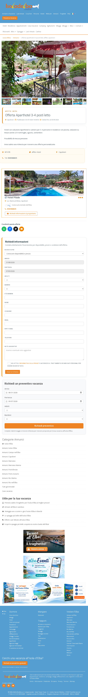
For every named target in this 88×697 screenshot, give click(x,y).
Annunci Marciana (8, 461)
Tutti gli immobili (8, 487)
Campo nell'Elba (71, 615)
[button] (84, 43)
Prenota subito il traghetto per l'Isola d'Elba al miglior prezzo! (27, 503)
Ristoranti (6, 31)
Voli (39, 643)
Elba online (41, 645)
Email (6, 320)
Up (4, 614)
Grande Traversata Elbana (75, 643)
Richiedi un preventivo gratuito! (15, 663)
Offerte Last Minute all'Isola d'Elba (17, 520)
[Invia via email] (21, 229)
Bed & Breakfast (14, 639)
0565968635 (12, 158)
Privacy (60, 681)
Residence (11, 26)
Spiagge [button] (20, 31)
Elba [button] (71, 26)
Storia (68, 655)
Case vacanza (7, 491)
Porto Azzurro (71, 624)
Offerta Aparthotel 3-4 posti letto (27, 115)
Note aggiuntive (11, 346)
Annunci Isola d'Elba (9, 448)
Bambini (7, 285)
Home (31, 681)
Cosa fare (29, 14)
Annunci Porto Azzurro (10, 474)
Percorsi (36, 14)
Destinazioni (42, 638)
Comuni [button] (79, 26)
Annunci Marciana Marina (11, 465)
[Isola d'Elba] (22, 6)
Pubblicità (47, 681)
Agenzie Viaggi (13, 643)
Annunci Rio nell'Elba (9, 482)
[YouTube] (13, 685)
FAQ (68, 14)
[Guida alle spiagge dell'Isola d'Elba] (44, 592)
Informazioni (71, 646)
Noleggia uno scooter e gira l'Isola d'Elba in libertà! (23, 511)
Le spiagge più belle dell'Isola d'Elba (17, 515)
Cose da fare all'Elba (73, 634)
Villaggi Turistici (14, 636)
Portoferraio (70, 627)
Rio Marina (70, 629)
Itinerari (69, 641)
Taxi (39, 636)
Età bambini (9, 294)
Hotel (5, 26)
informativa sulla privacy (29, 363)
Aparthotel (12, 641)
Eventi (42, 14)
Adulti (7, 276)
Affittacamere (13, 634)
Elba (4, 611)
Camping (42, 26)
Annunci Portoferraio (10, 469)
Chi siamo (54, 681)
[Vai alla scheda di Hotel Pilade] (44, 183)
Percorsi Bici (70, 639)
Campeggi (12, 629)
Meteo (69, 650)
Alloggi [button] (64, 26)
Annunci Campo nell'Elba (11, 452)
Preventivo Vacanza (9, 18)
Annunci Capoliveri (9, 457)
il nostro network (7, 683)
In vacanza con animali (16, 648)
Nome (7, 302)
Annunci (55, 14)
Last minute (20, 14)
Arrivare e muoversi (8, 14)
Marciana (69, 620)
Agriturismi (51, 26)
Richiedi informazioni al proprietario (22, 213)
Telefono (8, 337)
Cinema (69, 648)
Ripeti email (9, 329)
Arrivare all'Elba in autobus (14, 507)
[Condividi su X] (15, 229)
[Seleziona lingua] (73, 14)
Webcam (49, 14)
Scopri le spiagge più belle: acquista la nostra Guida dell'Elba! (26, 524)
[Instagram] (8, 685)
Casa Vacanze (33, 26)
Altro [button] (13, 31)
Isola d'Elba (7, 38)
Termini (66, 681)
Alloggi (11, 617)
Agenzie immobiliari (15, 646)
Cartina (38, 31)
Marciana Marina (72, 622)
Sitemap (72, 681)
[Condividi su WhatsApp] (4, 229)
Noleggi (40, 631)
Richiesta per (9, 250)
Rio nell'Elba (70, 631)
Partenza (8, 267)
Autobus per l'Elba (43, 626)
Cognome (8, 311)
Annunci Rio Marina (9, 478)
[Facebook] (4, 685)
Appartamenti (21, 26)
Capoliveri (70, 617)
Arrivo (7, 258)
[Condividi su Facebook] (9, 229)
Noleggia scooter (43, 634)
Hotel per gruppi (14, 622)
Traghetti (63, 14)
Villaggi (58, 26)
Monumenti (70, 636)
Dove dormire (13, 615)
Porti (39, 641)
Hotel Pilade (13, 197)
